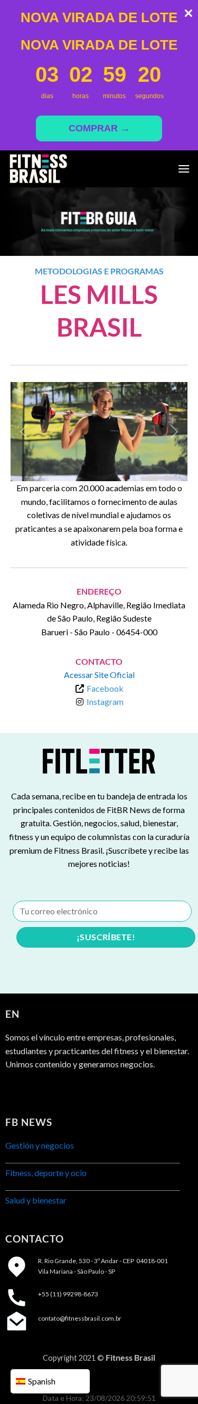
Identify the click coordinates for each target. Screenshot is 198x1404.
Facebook (105, 688)
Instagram (105, 701)
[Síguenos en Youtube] (72, 1091)
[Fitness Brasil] (61, 168)
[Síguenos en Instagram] (34, 1091)
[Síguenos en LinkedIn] (53, 1091)
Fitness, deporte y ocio (46, 1173)
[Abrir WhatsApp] (171, 1377)
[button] (24, 431)
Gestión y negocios (39, 1145)
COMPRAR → (99, 128)
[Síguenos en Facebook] (14, 1091)
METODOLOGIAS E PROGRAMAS (99, 271)
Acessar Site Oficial (99, 675)
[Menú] (183, 169)
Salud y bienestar (36, 1200)
